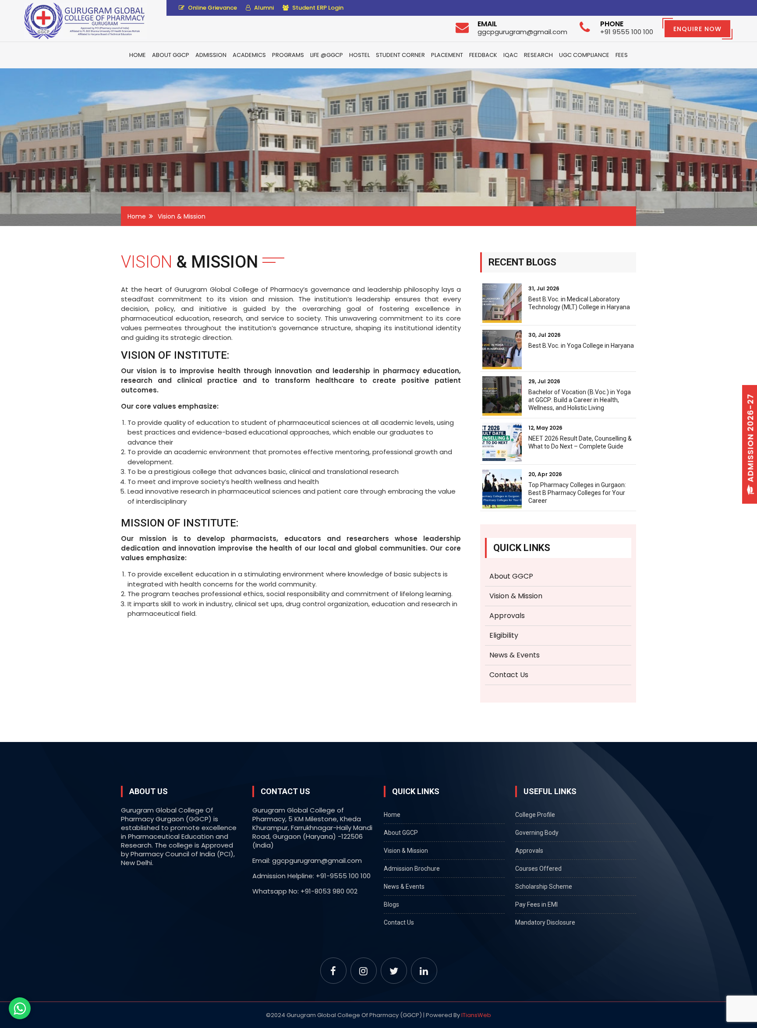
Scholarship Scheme (543, 886)
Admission (210, 55)
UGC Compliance (584, 55)
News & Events (514, 655)
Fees (622, 55)
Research (538, 55)
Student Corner (400, 55)
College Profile (535, 814)
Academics (249, 55)
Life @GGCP (326, 55)
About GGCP (170, 55)
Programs (288, 55)
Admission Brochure (412, 868)
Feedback (483, 55)
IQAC (510, 55)
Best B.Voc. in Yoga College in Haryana (581, 345)
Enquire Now (697, 29)
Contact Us (508, 675)
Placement (447, 55)
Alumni (263, 8)
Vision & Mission (515, 596)
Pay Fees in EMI (536, 904)
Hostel (359, 55)
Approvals (507, 616)
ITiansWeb (476, 1015)
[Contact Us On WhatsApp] (20, 1008)
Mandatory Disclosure (545, 922)
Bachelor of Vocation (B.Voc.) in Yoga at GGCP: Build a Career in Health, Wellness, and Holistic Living (579, 400)
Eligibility (503, 635)
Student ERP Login (317, 8)
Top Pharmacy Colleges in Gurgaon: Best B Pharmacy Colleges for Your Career (577, 492)
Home (137, 55)
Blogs (391, 904)
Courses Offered (538, 868)
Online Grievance (212, 8)
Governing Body (537, 832)
